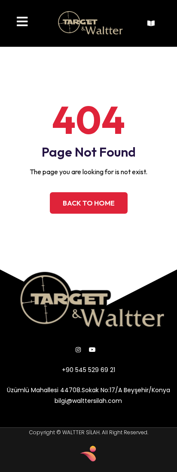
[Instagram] (78, 350)
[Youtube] (92, 350)
